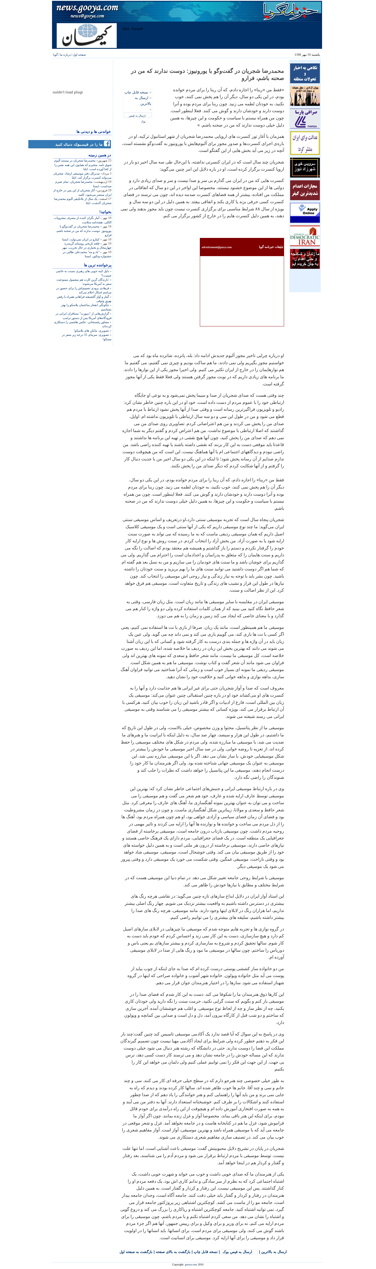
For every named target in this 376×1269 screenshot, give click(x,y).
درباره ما (65, 54)
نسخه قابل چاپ (136, 92)
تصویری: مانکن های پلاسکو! (91, 330)
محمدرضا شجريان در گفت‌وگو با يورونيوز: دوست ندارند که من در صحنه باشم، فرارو (83, 231)
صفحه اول (79, 54)
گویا (55, 54)
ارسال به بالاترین (274, 1252)
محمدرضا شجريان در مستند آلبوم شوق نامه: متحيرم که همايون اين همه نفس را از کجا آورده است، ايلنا (82, 165)
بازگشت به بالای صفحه (173, 1252)
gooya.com (191, 1264)
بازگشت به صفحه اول (135, 1252)
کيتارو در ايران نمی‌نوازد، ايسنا (80, 239)
